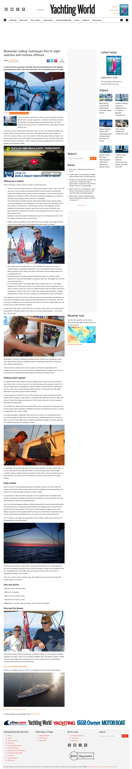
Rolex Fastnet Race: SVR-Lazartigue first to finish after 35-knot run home (105, 135)
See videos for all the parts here (15, 709)
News (71, 165)
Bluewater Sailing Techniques (19, 113)
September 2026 (109, 77)
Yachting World (13, 60)
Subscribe (115, 7)
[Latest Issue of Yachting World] (124, 10)
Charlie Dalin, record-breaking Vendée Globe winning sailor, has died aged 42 (82, 175)
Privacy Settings (112, 766)
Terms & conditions (93, 766)
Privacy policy (103, 766)
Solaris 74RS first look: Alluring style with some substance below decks (104, 161)
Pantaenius (35, 714)
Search (93, 158)
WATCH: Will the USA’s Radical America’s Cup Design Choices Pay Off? (121, 161)
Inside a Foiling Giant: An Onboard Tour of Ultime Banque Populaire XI (121, 109)
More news (82, 205)
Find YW (116, 13)
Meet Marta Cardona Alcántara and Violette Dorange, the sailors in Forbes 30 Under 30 (82, 198)
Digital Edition (114, 10)
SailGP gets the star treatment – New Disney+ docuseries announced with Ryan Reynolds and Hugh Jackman (82, 191)
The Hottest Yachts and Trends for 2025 (121, 131)
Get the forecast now (74, 344)
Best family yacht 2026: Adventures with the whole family (105, 108)
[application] (34, 690)
